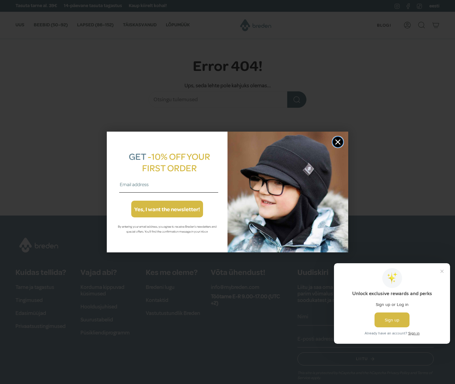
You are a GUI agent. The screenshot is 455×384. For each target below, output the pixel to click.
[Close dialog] (337, 142)
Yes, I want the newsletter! (167, 209)
